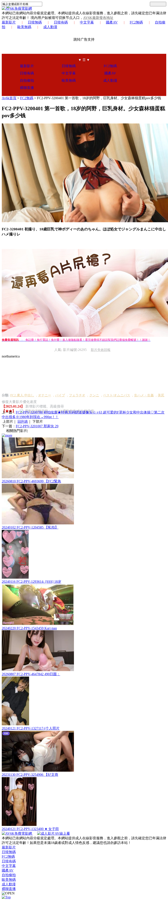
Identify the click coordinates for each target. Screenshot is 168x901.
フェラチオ (77, 395)
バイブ (60, 395)
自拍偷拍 (27, 80)
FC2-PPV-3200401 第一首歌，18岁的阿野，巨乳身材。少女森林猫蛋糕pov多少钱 (99, 98)
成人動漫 (50, 27)
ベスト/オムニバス (116, 395)
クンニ (94, 395)
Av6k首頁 (9, 98)
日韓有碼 (61, 22)
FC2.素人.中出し (22, 395)
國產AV (112, 22)
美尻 (161, 395)
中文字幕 (87, 22)
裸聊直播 (27, 88)
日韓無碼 (35, 22)
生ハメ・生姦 (144, 395)
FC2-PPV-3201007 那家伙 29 (37, 426)
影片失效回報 (100, 350)
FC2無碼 (136, 22)
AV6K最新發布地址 (98, 18)
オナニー (44, 395)
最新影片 (9, 22)
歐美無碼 (24, 27)
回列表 (23, 421)
